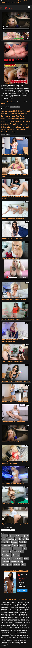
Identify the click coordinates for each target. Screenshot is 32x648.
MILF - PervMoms (15, 107)
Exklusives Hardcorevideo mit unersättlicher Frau (15, 154)
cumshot (17, 113)
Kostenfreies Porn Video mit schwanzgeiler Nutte (15, 503)
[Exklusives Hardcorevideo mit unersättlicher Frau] (16, 145)
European (4, 116)
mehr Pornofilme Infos (7, 98)
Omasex (18, 124)
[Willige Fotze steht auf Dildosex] (16, 248)
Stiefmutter (4, 132)
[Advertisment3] (16, 269)
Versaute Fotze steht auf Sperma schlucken (14, 218)
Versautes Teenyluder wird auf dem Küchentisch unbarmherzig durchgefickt (15, 462)
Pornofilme (11, 1)
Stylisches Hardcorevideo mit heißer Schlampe (15, 401)
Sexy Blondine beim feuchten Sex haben (13, 319)
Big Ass (10, 111)
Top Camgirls (19, 1)
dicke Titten (24, 113)
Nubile (24, 121)
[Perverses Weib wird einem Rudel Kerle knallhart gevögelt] (16, 187)
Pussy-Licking (6, 558)
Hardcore (11, 118)
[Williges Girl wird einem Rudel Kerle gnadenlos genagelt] (16, 165)
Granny (4, 118)
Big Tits (22, 111)
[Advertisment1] (16, 52)
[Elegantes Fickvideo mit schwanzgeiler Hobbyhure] (16, 514)
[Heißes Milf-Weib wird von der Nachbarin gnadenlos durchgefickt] (16, 330)
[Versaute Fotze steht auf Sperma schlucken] (16, 208)
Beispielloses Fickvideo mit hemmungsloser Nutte (16, 381)
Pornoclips (17, 2)
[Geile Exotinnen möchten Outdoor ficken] (16, 474)
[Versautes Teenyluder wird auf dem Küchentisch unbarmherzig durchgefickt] (16, 452)
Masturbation (20, 118)
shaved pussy (20, 129)
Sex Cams (10, 2)
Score (19, 127)
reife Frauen (12, 126)
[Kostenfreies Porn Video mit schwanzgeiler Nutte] (16, 494)
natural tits (17, 121)
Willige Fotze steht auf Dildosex (10, 258)
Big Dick (16, 111)
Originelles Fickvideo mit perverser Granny (14, 421)
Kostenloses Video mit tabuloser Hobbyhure (14, 299)
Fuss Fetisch (20, 116)
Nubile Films (20, 552)
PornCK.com (7, 8)
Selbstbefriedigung (7, 129)
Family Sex (12, 116)
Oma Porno (10, 124)
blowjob (4, 113)
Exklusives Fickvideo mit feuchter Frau (12, 442)
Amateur (4, 111)
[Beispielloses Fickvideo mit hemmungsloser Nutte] (16, 371)
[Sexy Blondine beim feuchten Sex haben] (16, 309)
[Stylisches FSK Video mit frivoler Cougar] (16, 228)
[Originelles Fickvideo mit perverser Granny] (16, 412)
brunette (11, 113)
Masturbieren (5, 121)
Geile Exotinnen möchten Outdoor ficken (13, 483)
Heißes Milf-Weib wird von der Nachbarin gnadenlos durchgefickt (13, 340)
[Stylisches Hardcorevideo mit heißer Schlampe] (16, 392)
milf (12, 121)
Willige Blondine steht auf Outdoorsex (12, 361)
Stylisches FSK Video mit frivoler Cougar (13, 238)
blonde (28, 111)
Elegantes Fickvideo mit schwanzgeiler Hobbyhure (16, 524)
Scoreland (25, 127)
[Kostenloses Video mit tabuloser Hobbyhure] (16, 289)
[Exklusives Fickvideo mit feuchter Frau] (16, 432)
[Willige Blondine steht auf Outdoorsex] (16, 351)
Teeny (11, 131)
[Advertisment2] (16, 74)
